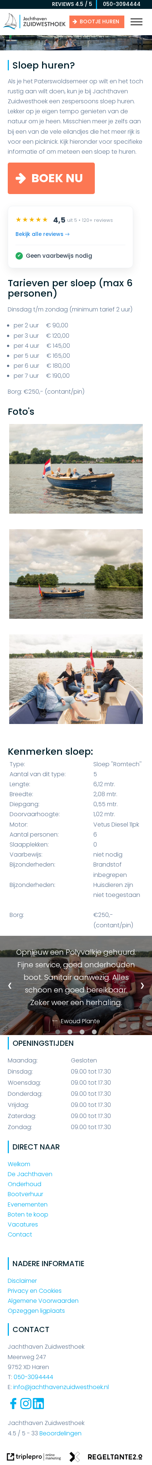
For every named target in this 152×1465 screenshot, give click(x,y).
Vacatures (23, 1224)
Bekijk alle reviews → (42, 234)
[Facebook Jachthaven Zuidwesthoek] (13, 1407)
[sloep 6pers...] (76, 685)
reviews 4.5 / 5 (72, 4)
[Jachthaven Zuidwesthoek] (34, 28)
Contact (20, 1234)
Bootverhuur (25, 1194)
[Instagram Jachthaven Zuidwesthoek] (25, 1407)
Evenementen (28, 1204)
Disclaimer (22, 1281)
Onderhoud (24, 1184)
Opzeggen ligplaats (36, 1311)
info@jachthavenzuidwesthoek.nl (61, 1387)
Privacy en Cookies (35, 1291)
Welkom (19, 1164)
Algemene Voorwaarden (43, 1301)
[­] (136, 22)
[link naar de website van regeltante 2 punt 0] (106, 1458)
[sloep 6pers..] (76, 579)
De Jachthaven (30, 1174)
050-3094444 (120, 4)
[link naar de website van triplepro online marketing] (34, 1458)
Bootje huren (99, 21)
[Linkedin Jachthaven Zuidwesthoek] (38, 1407)
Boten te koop (28, 1214)
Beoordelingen (60, 1433)
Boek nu (57, 178)
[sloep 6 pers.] (76, 474)
